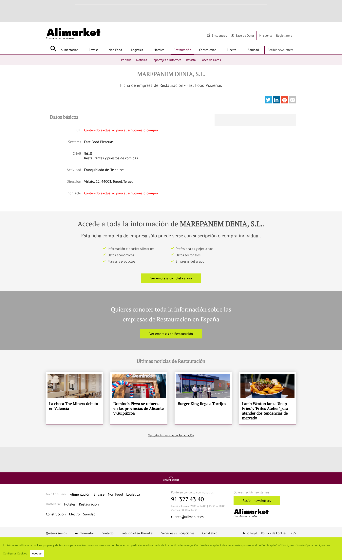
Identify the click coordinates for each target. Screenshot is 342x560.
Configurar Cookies (15, 553)
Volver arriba (171, 480)
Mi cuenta (265, 35)
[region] (171, 548)
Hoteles (159, 50)
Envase (93, 50)
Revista (191, 60)
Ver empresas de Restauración (171, 334)
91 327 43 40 (187, 499)
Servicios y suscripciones (177, 533)
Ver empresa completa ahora (171, 278)
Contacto (108, 533)
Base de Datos (245, 35)
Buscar (53, 49)
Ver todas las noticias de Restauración (171, 435)
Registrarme (284, 35)
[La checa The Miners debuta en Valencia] (74, 398)
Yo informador (84, 533)
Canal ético (209, 533)
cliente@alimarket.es (187, 516)
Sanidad (253, 50)
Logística (137, 50)
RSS (293, 533)
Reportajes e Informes (166, 60)
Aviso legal (249, 533)
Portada (126, 60)
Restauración (182, 50)
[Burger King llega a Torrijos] (203, 398)
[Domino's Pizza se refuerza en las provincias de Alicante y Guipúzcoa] (138, 398)
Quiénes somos (56, 533)
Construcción (208, 50)
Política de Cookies (274, 533)
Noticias (141, 60)
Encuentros (219, 35)
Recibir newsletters (280, 50)
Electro (231, 50)
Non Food (115, 50)
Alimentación (70, 50)
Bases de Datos (210, 60)
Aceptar (37, 553)
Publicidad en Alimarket (137, 533)
